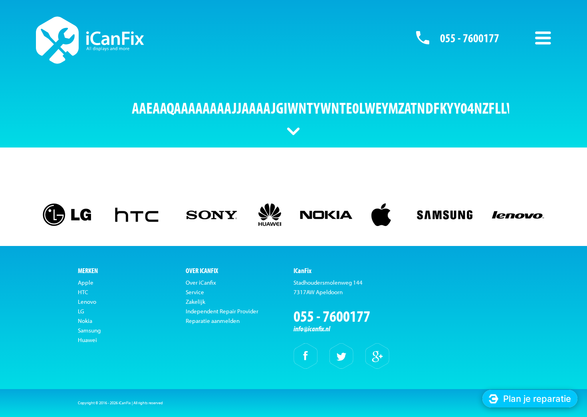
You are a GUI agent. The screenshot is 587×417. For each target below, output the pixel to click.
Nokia (85, 321)
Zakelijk (195, 301)
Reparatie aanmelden (213, 321)
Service (195, 292)
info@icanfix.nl (312, 328)
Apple (85, 282)
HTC (83, 292)
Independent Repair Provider (222, 311)
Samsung (89, 330)
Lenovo (87, 301)
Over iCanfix (201, 282)
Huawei (87, 340)
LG (81, 311)
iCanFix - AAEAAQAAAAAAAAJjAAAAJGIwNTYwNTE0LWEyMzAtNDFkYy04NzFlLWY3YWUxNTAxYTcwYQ (90, 40)
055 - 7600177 (469, 37)
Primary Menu (543, 38)
